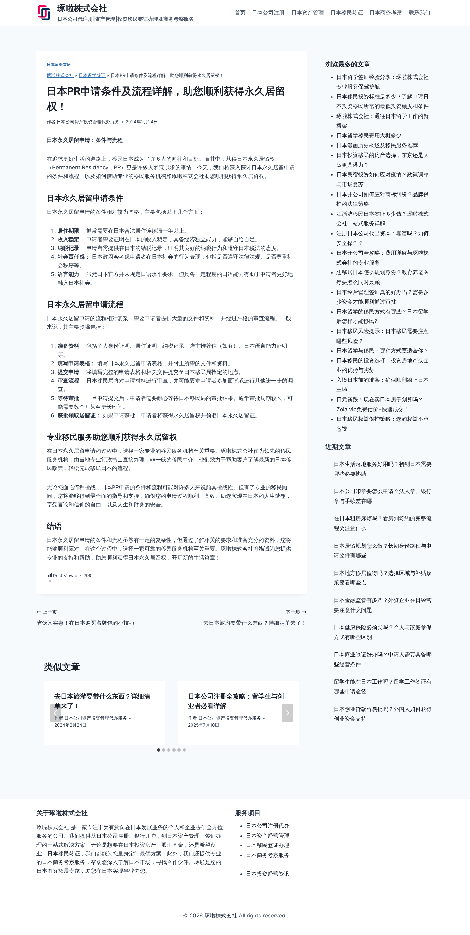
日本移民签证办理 (267, 845)
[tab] (158, 750)
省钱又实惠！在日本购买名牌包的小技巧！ (88, 617)
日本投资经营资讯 (267, 873)
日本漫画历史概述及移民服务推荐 (377, 145)
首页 (240, 12)
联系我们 (419, 12)
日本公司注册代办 (267, 826)
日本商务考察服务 (267, 855)
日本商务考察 (385, 12)
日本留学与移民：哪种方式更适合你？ (382, 350)
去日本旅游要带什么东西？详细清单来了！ (254, 617)
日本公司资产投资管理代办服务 (88, 121)
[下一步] (287, 713)
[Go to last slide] (55, 713)
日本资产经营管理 (267, 835)
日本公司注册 (268, 12)
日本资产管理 (307, 12)
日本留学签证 (59, 64)
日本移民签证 (346, 12)
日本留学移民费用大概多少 (369, 135)
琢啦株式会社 (60, 75)
